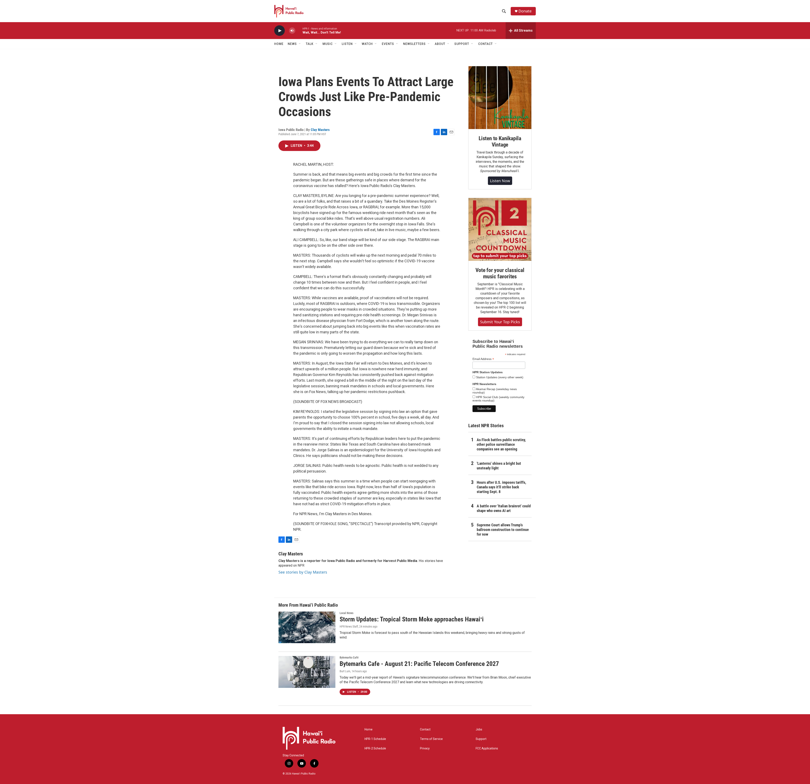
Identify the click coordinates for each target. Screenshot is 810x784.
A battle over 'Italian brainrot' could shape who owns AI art (504, 508)
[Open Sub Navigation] (300, 44)
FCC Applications (487, 748)
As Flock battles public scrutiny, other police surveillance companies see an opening (501, 444)
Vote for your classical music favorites (499, 273)
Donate (525, 11)
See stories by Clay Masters (302, 572)
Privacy (425, 748)
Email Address (483, 359)
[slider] (299, 30)
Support (481, 739)
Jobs (479, 729)
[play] (279, 30)
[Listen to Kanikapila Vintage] (499, 97)
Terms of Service (431, 739)
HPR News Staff (349, 626)
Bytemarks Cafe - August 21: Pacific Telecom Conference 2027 (419, 663)
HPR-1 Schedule (375, 739)
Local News (346, 613)
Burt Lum (345, 671)
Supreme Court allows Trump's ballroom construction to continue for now (503, 529)
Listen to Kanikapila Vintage (500, 141)
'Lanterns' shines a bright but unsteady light (499, 465)
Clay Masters (320, 130)
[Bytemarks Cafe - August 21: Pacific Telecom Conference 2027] (306, 672)
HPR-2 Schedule (375, 748)
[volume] (292, 30)
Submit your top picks (500, 321)
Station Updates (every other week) (499, 377)
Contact (425, 729)
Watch (367, 44)
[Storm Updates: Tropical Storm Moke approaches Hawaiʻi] (306, 627)
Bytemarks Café (349, 657)
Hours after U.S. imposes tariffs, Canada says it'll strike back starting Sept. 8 (501, 487)
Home (279, 44)
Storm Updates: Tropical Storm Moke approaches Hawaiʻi (412, 619)
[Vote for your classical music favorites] (499, 229)
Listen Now (500, 180)
